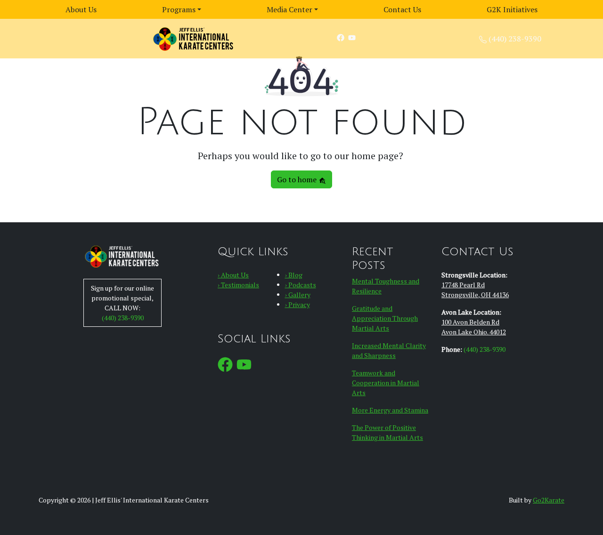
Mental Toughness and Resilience (385, 285)
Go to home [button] (297, 179)
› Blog (293, 274)
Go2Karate (548, 499)
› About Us (233, 274)
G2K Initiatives (512, 9)
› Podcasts (300, 284)
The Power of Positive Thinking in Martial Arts (387, 432)
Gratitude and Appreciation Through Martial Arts (385, 318)
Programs (179, 9)
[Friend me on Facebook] (340, 37)
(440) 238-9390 (515, 38)
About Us (81, 9)
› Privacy (297, 304)
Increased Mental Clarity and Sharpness (389, 350)
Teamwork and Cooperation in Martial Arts (385, 382)
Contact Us (402, 9)
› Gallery (297, 294)
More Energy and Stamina (390, 409)
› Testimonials (238, 284)
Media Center (289, 9)
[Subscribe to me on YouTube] (352, 37)
